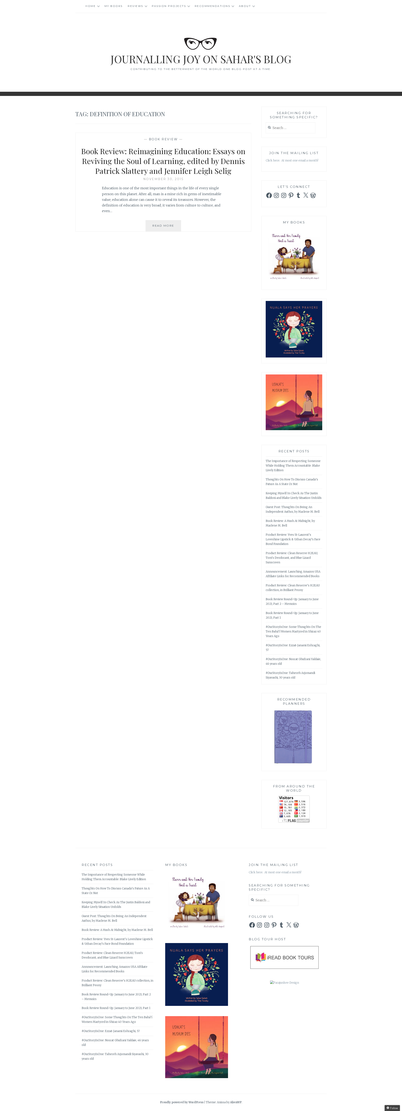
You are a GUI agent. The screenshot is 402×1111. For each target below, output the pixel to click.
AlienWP (236, 1102)
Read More (166, 227)
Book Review (163, 139)
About (245, 6)
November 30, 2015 (163, 179)
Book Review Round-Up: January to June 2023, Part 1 (116, 1008)
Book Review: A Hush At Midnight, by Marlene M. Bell (117, 930)
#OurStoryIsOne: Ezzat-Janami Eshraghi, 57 (111, 1031)
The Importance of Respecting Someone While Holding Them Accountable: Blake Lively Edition (293, 465)
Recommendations (212, 6)
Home (90, 6)
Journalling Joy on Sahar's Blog (201, 59)
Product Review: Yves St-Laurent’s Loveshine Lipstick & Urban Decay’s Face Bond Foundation (293, 539)
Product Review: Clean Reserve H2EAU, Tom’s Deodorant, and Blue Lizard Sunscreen (292, 557)
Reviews (135, 6)
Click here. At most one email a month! (292, 160)
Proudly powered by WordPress (182, 1102)
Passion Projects (169, 6)
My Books (113, 6)
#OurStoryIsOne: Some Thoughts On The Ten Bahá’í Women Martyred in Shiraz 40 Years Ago (293, 631)
